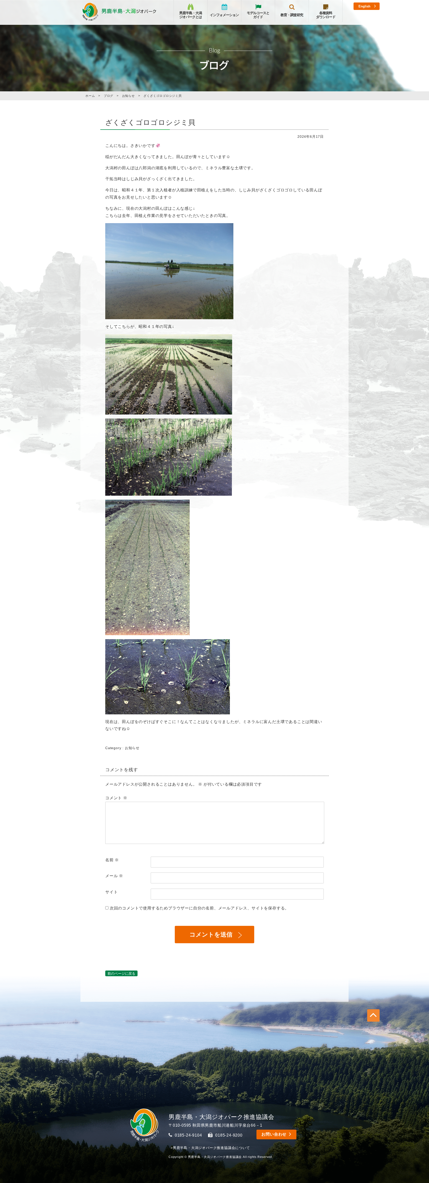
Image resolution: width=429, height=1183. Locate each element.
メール (114, 876)
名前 (112, 860)
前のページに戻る (121, 973)
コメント (116, 798)
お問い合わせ (273, 1134)
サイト (111, 892)
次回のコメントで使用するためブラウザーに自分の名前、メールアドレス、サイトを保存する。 (199, 908)
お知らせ (132, 748)
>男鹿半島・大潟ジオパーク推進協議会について (210, 1148)
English (364, 6)
